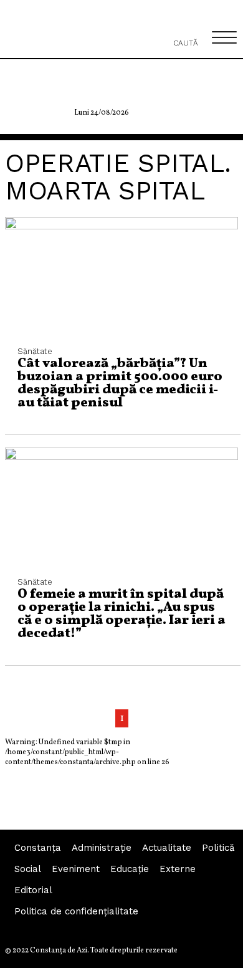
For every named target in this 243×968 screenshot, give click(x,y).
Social (27, 869)
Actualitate (166, 847)
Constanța (37, 847)
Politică (218, 847)
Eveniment (76, 869)
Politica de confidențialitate (76, 911)
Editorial (33, 890)
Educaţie (129, 869)
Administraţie (101, 847)
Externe (178, 869)
